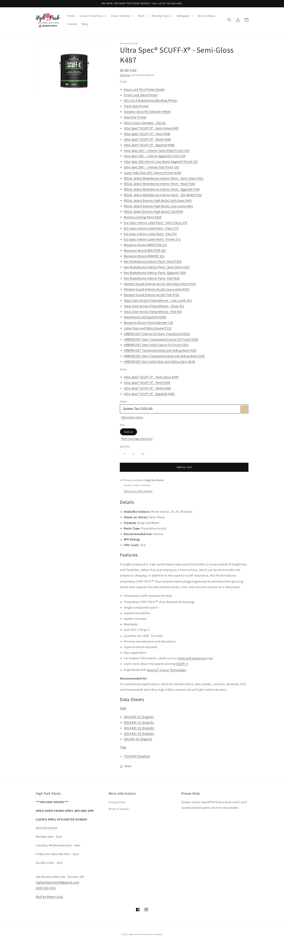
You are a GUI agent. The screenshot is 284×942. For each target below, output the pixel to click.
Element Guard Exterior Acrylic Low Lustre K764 (156, 289)
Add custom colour (132, 417)
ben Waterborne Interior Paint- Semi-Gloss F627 (157, 267)
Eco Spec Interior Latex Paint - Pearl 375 (151, 228)
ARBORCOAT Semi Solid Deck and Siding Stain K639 (159, 362)
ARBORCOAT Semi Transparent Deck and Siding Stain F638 (164, 356)
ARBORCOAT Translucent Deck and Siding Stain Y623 (160, 350)
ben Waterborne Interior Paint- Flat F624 (152, 278)
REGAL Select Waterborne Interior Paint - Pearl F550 (159, 184)
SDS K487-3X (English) (139, 734)
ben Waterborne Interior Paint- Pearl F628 (153, 261)
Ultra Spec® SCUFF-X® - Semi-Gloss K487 (151, 128)
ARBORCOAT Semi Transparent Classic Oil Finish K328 (161, 339)
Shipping (125, 74)
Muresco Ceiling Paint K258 (143, 217)
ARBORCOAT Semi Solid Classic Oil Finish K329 (156, 345)
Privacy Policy (117, 802)
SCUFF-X (182, 664)
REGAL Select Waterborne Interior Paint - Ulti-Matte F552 (163, 195)
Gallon (128, 432)
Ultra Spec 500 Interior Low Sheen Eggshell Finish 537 (161, 162)
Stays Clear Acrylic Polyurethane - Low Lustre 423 (158, 300)
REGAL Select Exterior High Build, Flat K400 (153, 211)
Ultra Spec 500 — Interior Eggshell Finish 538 (154, 156)
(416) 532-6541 (46, 888)
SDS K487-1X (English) (139, 722)
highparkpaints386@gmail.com (57, 882)
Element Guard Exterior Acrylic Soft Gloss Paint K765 (160, 284)
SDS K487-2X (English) (139, 728)
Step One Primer (135, 117)
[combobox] (184, 409)
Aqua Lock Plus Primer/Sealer (144, 89)
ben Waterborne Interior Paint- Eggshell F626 (155, 273)
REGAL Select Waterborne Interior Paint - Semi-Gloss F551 (163, 178)
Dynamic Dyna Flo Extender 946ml (147, 112)
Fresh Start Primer (136, 106)
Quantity (125, 446)
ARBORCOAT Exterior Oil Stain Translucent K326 (157, 334)
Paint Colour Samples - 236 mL (145, 123)
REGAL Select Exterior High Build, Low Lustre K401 (158, 206)
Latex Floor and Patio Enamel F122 (148, 328)
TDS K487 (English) (137, 756)
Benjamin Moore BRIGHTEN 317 (145, 245)
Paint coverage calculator (137, 438)
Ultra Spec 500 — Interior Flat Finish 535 (151, 167)
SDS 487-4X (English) (138, 739)
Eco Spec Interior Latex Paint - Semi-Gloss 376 (155, 223)
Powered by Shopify (153, 934)
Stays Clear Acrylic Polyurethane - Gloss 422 (154, 306)
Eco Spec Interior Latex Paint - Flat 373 (150, 234)
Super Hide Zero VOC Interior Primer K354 (152, 173)
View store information (138, 491)
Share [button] (128, 766)
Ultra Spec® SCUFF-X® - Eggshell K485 (149, 145)
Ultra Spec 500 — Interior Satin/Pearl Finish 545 (156, 151)
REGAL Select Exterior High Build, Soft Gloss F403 (158, 200)
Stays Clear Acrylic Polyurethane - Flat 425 (153, 312)
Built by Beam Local (49, 897)
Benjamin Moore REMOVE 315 (144, 256)
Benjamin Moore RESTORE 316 (145, 250)
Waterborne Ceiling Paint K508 (145, 317)
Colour (123, 401)
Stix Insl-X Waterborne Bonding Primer (150, 100)
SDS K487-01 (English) (139, 717)
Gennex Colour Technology (166, 670)
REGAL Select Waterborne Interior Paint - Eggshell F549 (162, 189)
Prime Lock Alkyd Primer (141, 95)
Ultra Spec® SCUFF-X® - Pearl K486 (147, 134)
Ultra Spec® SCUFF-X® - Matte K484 (147, 139)
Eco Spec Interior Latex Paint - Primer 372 (152, 239)
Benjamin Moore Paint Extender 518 (148, 323)
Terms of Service (119, 809)
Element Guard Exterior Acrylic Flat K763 (151, 295)
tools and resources (191, 658)
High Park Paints (136, 934)
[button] (92, 16)
